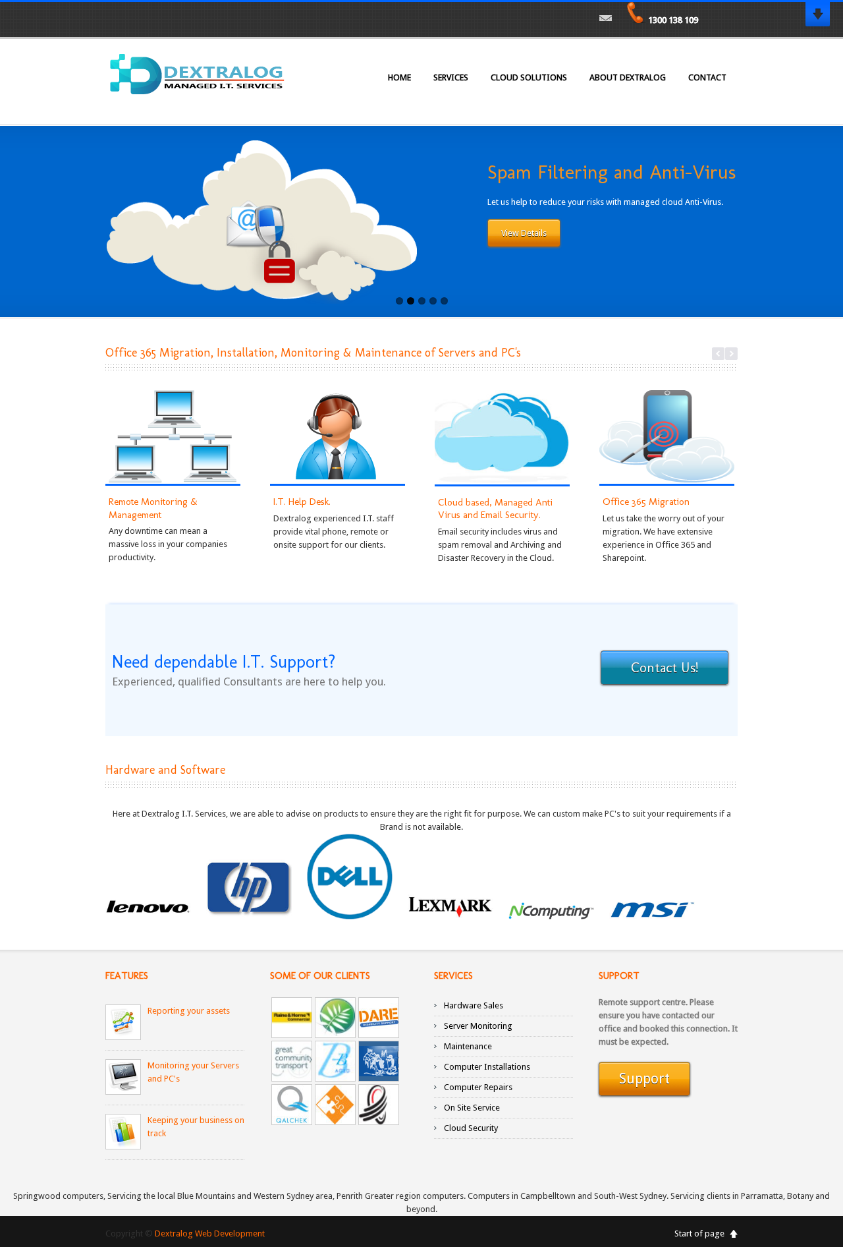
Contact (707, 77)
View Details (524, 233)
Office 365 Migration (646, 502)
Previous (718, 353)
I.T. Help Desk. (302, 502)
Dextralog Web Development (210, 1233)
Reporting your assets (189, 1011)
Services (450, 77)
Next (731, 353)
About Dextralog (627, 77)
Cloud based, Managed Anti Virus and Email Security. (495, 508)
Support (644, 1078)
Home (399, 77)
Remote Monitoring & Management (153, 508)
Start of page (699, 1233)
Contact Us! (664, 667)
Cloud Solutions (529, 77)
